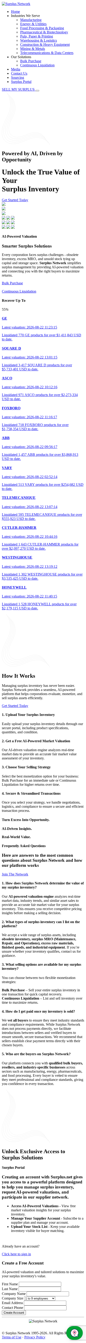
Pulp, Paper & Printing (36, 36)
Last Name (10, 1289)
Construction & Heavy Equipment (45, 44)
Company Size (12, 1298)
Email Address (12, 1303)
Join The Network (15, 874)
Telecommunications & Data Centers (46, 53)
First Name (10, 1284)
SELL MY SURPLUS (19, 89)
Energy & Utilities (33, 24)
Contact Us (19, 73)
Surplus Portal (21, 82)
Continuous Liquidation (37, 65)
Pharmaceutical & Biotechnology (44, 32)
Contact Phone (12, 1308)
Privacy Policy (34, 1337)
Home (15, 12)
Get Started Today (15, 200)
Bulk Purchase (30, 61)
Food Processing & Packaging (42, 28)
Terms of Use (11, 1337)
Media (15, 69)
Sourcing (17, 77)
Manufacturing (31, 20)
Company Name (14, 1294)
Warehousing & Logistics (38, 40)
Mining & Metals (32, 49)
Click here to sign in (16, 1254)
